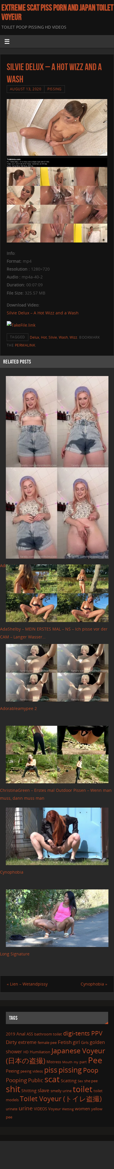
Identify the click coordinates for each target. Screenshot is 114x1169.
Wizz (73, 337)
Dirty (11, 1041)
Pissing (54, 88)
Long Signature (15, 954)
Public (35, 1080)
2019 (10, 1034)
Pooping (16, 1080)
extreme (27, 1042)
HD (26, 1051)
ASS (30, 1034)
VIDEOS (40, 1108)
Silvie (53, 337)
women (82, 1108)
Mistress (53, 1061)
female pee (47, 1042)
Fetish (65, 1042)
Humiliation (40, 1051)
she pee (91, 1080)
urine (26, 1108)
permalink (25, 345)
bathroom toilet (48, 1034)
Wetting (68, 1109)
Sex (80, 1081)
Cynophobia (11, 872)
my (76, 1062)
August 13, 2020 (26, 88)
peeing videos (31, 1071)
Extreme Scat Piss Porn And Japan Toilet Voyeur (57, 12)
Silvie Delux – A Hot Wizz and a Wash (43, 313)
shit (13, 1089)
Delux (34, 337)
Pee (95, 1060)
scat (52, 1079)
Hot (44, 337)
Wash (63, 337)
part (83, 1061)
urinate (12, 1108)
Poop (90, 1070)
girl (76, 1042)
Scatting (69, 1080)
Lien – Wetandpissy (27, 984)
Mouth (67, 1062)
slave (43, 1090)
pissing (70, 1070)
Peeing (12, 1071)
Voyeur (54, 1108)
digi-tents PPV (83, 1033)
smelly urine (61, 1090)
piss (50, 1070)
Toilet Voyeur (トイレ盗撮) (61, 1098)
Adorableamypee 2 (18, 708)
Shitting (29, 1090)
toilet (82, 1088)
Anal (20, 1034)
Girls (85, 1042)
